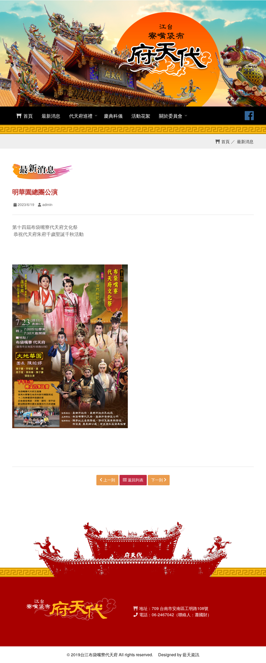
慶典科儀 (113, 115)
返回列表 (135, 479)
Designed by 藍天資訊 (178, 655)
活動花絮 (140, 115)
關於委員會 (170, 115)
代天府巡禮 (80, 115)
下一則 (157, 479)
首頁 (27, 115)
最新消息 (51, 115)
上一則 (108, 479)
